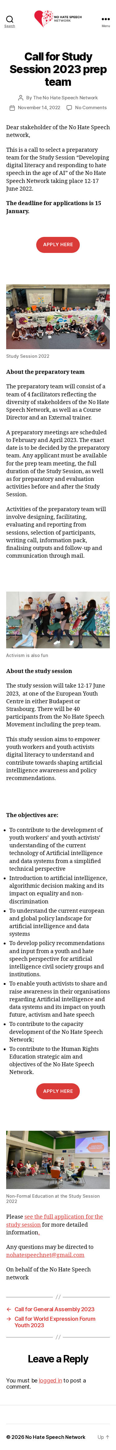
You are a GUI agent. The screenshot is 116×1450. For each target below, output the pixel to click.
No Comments (90, 107)
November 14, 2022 (39, 107)
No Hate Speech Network (55, 1437)
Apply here (58, 244)
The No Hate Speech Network (65, 98)
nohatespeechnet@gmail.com (45, 1255)
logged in (50, 1380)
